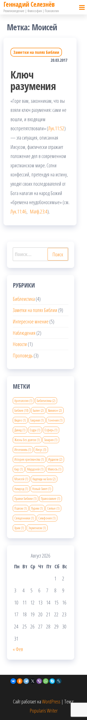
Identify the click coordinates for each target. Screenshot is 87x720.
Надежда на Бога (44, 479)
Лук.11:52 (56, 128)
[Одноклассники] (20, 681)
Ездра (35, 430)
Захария (51, 439)
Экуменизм (37, 527)
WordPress (51, 701)
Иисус (40, 449)
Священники (24, 518)
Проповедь (23, 355)
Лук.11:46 (18, 211)
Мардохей (35, 469)
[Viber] (39, 681)
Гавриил (37, 420)
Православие (50, 498)
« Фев (18, 648)
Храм (19, 527)
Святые (53, 508)
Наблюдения (24, 332)
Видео (20, 420)
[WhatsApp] (45, 681)
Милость (54, 469)
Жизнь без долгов (27, 439)
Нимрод (21, 488)
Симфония (47, 518)
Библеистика (24, 298)
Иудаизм (55, 459)
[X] (32, 681)
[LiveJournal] (58, 681)
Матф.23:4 (38, 211)
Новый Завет (41, 488)
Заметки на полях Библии (36, 52)
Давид (20, 430)
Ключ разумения (33, 80)
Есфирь (51, 430)
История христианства (29, 459)
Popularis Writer (44, 710)
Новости (20, 343)
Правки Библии (25, 498)
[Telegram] (26, 681)
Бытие (38, 410)
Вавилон (55, 410)
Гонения (55, 420)
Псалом (20, 508)
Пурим (37, 508)
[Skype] (52, 681)
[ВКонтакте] (13, 681)
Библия (21, 410)
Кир (18, 469)
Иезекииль (22, 449)
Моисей (21, 479)
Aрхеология (23, 400)
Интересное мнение (30, 321)
